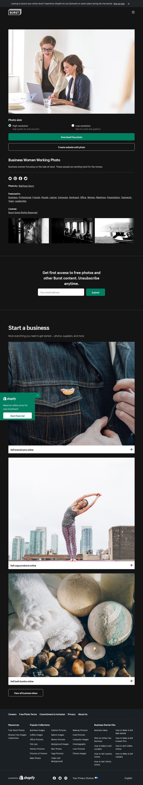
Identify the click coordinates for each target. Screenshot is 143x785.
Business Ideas (101, 730)
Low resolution (83, 125)
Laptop (53, 197)
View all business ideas (25, 693)
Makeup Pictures (80, 730)
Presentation (113, 197)
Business (12, 197)
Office (83, 197)
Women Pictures (37, 748)
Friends (36, 197)
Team (11, 200)
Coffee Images (36, 734)
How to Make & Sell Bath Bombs (124, 731)
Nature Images (57, 734)
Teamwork (126, 197)
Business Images (37, 730)
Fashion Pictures (58, 730)
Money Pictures (58, 739)
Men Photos (56, 748)
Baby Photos (35, 757)
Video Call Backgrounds (57, 759)
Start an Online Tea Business (102, 739)
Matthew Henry (26, 185)
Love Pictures (79, 748)
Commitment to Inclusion (52, 714)
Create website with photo (71, 147)
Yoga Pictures (57, 753)
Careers (12, 714)
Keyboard (74, 197)
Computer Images (81, 739)
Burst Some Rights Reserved (22, 212)
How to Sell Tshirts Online (102, 763)
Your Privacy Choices (83, 778)
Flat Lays (34, 743)
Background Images (60, 743)
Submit (95, 292)
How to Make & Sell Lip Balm (103, 747)
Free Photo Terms (28, 714)
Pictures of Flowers (38, 753)
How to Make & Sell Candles (124, 755)
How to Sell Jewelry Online (103, 755)
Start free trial (17, 415)
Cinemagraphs (79, 743)
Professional (25, 197)
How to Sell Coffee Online (124, 747)
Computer (63, 197)
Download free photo (71, 137)
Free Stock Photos (16, 730)
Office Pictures (36, 739)
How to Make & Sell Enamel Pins (124, 739)
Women (91, 197)
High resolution (20, 125)
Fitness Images (79, 753)
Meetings (101, 197)
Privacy (72, 714)
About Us (82, 714)
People (44, 197)
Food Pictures (79, 734)
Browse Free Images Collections (17, 736)
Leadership (20, 200)
